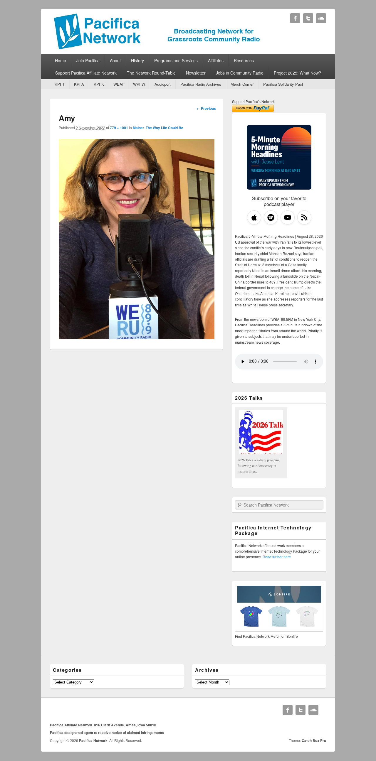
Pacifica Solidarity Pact (283, 84)
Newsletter (196, 73)
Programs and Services (176, 60)
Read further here (277, 556)
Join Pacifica (88, 60)
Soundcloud (321, 18)
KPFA (79, 84)
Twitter (308, 18)
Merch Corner (242, 84)
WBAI (118, 84)
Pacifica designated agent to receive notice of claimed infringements (107, 732)
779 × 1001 (119, 127)
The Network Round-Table (151, 73)
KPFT (60, 84)
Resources (244, 60)
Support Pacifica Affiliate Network (86, 73)
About (115, 60)
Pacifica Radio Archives (200, 84)
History (137, 60)
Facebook (295, 18)
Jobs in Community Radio (239, 73)
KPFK (99, 84)
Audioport (163, 84)
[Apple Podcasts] (254, 217)
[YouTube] (288, 217)
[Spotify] (271, 217)
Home (60, 60)
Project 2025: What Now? (297, 73)
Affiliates (216, 60)
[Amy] (136, 337)
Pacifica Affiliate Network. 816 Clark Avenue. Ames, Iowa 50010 (103, 725)
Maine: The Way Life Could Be (158, 127)
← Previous (206, 108)
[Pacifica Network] (157, 48)
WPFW (139, 84)
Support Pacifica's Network (253, 101)
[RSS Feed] (304, 217)
